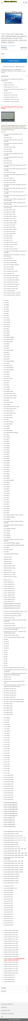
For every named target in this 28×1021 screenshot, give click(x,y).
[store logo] (10, 1)
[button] (13, 32)
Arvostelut (3, 991)
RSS (2, 1017)
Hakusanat (4, 1007)
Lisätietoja (3, 988)
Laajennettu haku (5, 1010)
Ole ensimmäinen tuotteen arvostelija (8, 45)
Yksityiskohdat (4, 76)
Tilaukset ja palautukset (7, 1013)
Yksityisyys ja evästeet (7, 1004)
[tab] (14, 76)
